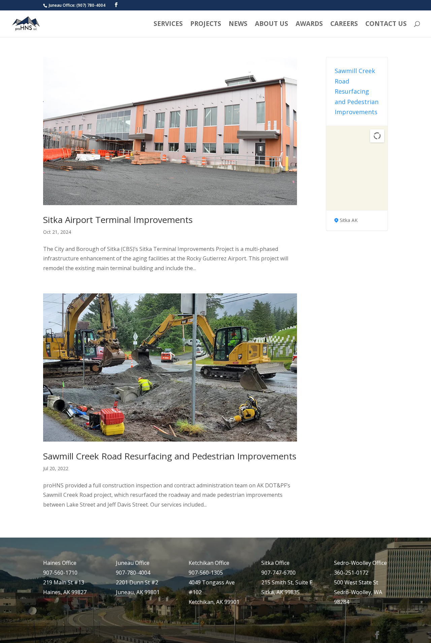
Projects (205, 24)
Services (168, 24)
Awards (309, 24)
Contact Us (386, 24)
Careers (344, 24)
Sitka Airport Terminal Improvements (118, 220)
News (238, 24)
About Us (271, 24)
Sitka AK (349, 220)
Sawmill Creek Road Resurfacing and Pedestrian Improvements (169, 456)
